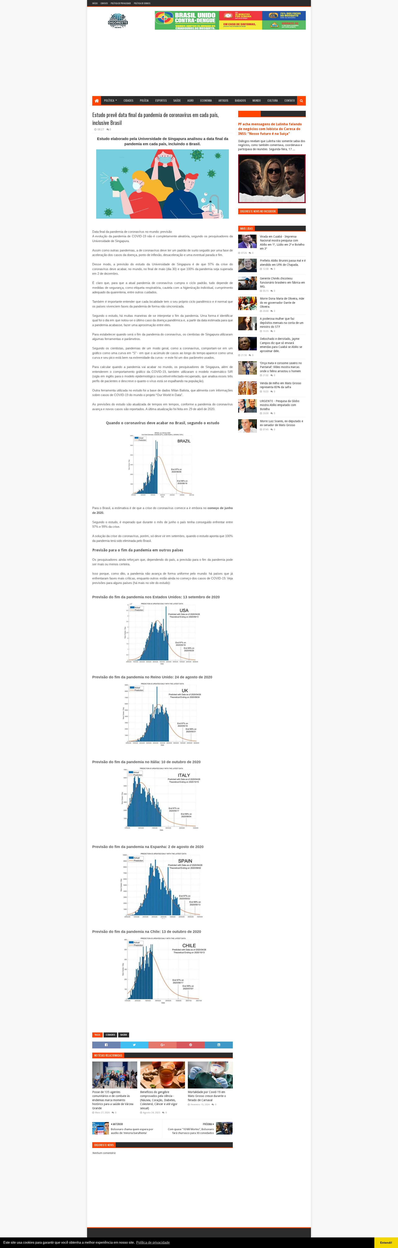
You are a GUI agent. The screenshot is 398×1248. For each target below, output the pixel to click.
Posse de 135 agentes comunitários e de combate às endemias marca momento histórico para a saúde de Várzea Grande (112, 1100)
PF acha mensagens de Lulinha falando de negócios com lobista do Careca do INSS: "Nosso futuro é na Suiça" (270, 129)
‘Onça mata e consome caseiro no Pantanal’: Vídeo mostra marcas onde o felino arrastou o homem (281, 367)
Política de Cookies (142, 3)
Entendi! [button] (386, 1242)
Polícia (144, 100)
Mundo (256, 100)
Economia (206, 100)
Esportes (161, 100)
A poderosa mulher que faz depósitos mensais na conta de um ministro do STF (281, 322)
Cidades (128, 100)
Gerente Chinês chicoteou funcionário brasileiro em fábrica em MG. (282, 282)
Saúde (177, 100)
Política (109, 100)
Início (94, 3)
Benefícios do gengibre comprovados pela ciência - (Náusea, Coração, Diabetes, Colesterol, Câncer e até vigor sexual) (158, 1100)
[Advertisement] (199, 65)
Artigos (223, 100)
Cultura (272, 100)
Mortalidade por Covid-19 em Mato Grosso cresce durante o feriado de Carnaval (207, 1096)
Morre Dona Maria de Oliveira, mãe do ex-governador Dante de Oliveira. (282, 302)
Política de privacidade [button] (153, 1242)
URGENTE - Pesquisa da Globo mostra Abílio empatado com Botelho (279, 405)
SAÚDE (123, 1035)
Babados (240, 100)
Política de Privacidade (121, 3)
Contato (104, 3)
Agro (190, 100)
